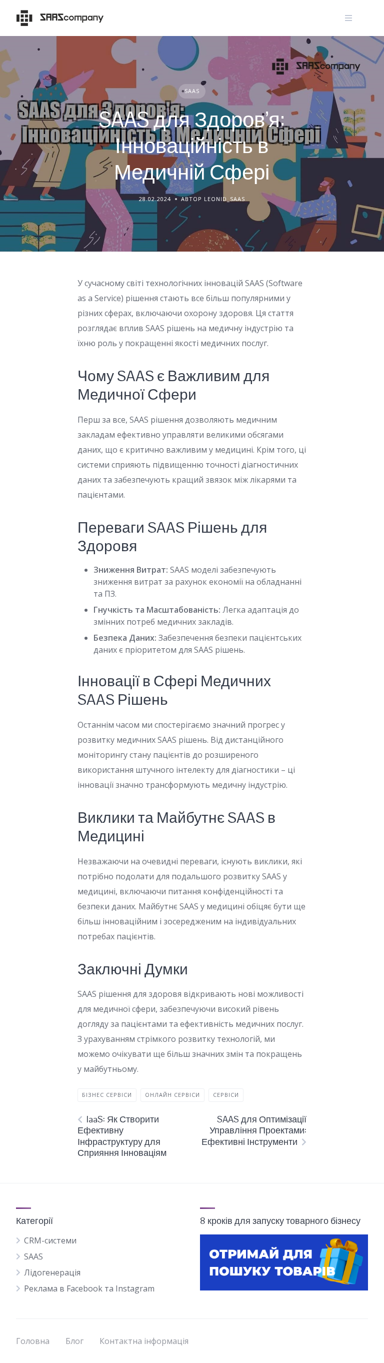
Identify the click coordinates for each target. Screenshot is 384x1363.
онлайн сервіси (172, 1094)
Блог (75, 1340)
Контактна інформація (144, 1340)
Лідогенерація (52, 1272)
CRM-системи (50, 1240)
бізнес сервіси (107, 1094)
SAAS (192, 91)
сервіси (226, 1094)
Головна (33, 1340)
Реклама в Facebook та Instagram (89, 1288)
